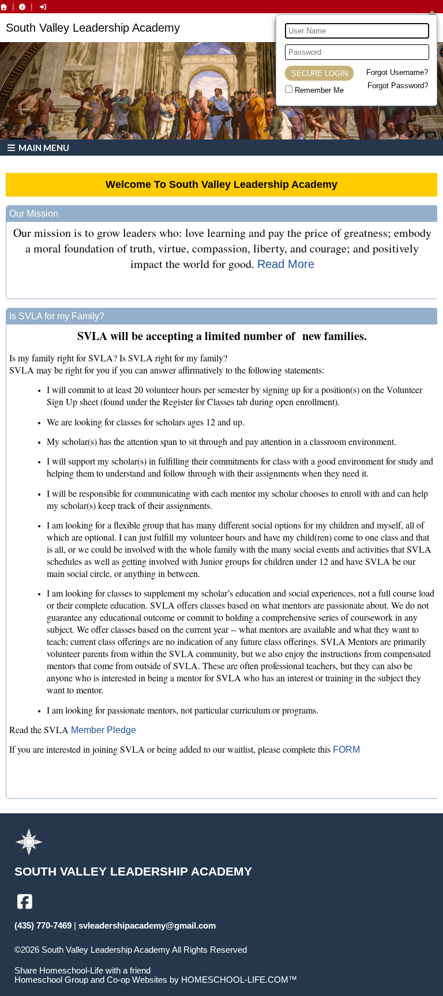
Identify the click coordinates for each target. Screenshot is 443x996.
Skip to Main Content (62, 959)
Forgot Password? (397, 85)
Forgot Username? (397, 72)
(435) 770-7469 (43, 925)
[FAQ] (22, 6)
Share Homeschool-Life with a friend (82, 970)
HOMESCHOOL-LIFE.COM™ (239, 979)
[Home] (4, 6)
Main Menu (43, 147)
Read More (285, 264)
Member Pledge (103, 730)
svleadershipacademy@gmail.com (147, 925)
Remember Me (319, 90)
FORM (346, 749)
